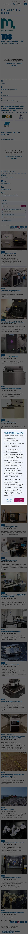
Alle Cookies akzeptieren (19, 500)
